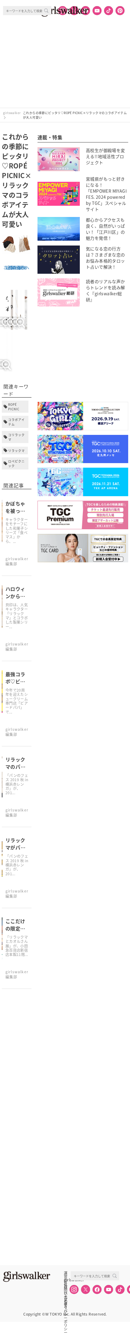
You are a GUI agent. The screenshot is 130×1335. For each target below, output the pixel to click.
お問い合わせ (65, 1286)
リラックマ (16, 450)
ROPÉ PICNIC (13, 406)
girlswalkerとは (67, 1280)
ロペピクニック (16, 463)
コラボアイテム (16, 421)
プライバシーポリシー (65, 1300)
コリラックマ (16, 437)
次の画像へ (14, 267)
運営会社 (65, 1273)
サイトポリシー (65, 1293)
